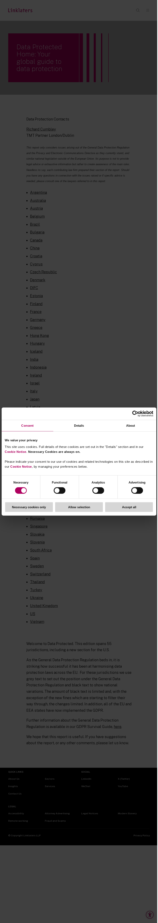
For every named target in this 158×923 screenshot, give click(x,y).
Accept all (129, 507)
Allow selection (79, 507)
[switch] (59, 490)
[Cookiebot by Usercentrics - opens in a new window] (135, 414)
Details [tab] (79, 425)
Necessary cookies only (29, 507)
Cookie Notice (15, 451)
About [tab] (130, 425)
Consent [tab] (27, 425)
